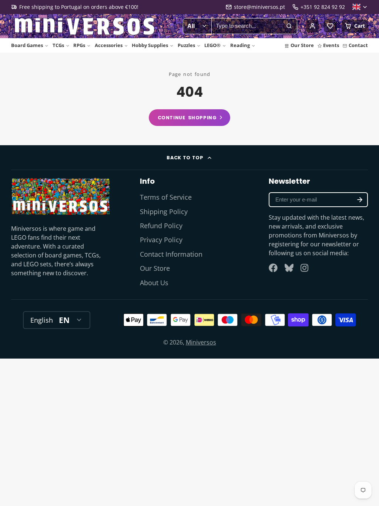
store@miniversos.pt (259, 6)
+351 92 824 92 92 (323, 6)
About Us (154, 282)
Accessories (109, 45)
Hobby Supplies (150, 45)
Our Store (302, 45)
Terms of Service (166, 197)
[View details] (60, 196)
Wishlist (330, 26)
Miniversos (201, 342)
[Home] (85, 26)
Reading (240, 45)
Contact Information (171, 254)
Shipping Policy (164, 211)
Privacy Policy (161, 239)
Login (312, 26)
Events (331, 45)
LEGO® (212, 45)
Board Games (27, 45)
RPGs (79, 45)
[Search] (289, 26)
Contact (358, 45)
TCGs (58, 45)
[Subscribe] (360, 199)
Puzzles (186, 45)
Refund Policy (161, 225)
